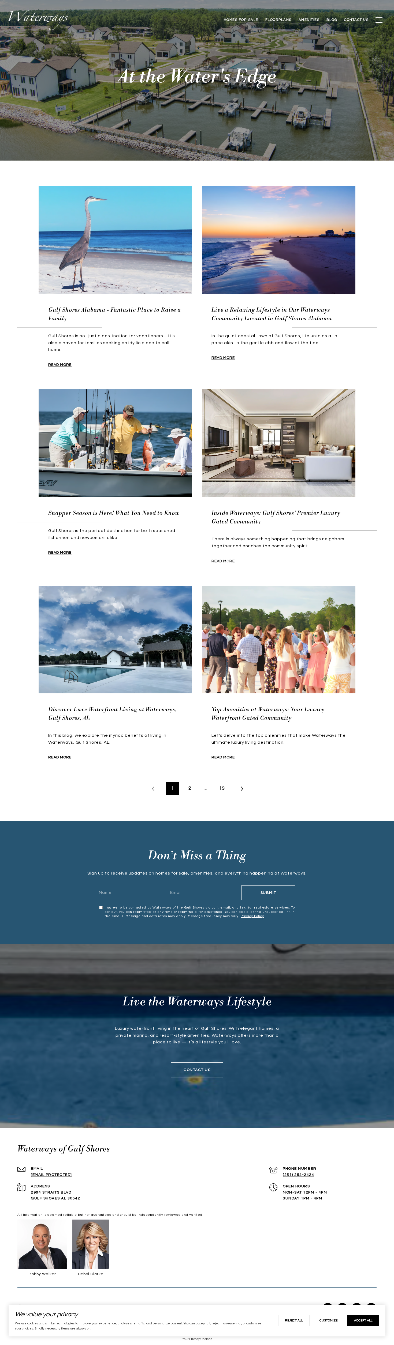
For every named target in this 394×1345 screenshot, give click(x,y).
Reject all (294, 1320)
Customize (328, 1320)
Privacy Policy (252, 916)
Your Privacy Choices (197, 1339)
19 (222, 788)
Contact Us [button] (197, 1070)
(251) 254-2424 (298, 1175)
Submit (268, 893)
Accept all (363, 1320)
